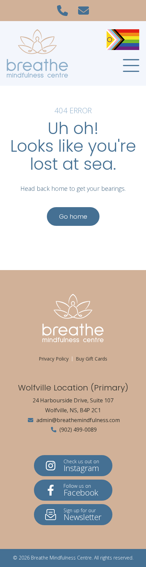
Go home (73, 216)
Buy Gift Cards (91, 358)
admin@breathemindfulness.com (77, 420)
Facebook (80, 490)
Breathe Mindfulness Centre (61, 557)
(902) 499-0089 (77, 429)
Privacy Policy (54, 358)
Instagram (81, 465)
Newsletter (82, 514)
